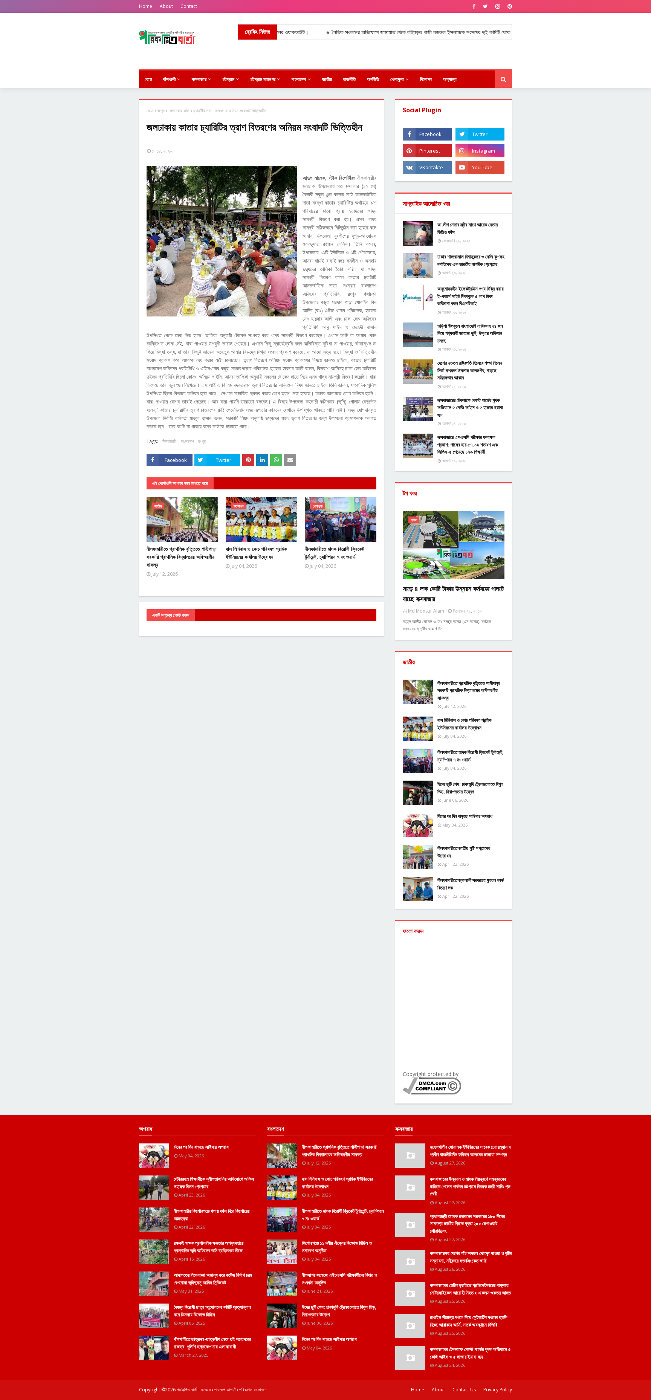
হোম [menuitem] (148, 79)
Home (145, 6)
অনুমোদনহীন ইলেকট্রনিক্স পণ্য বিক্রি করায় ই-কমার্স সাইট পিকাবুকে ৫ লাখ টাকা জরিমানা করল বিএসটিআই (470, 296)
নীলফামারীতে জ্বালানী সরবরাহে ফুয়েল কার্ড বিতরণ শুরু (470, 884)
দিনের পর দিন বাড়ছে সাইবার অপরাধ (464, 816)
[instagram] (498, 6)
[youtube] (479, 167)
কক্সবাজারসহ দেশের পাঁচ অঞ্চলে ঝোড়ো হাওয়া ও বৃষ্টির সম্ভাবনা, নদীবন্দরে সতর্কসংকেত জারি (471, 1257)
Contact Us (464, 1389)
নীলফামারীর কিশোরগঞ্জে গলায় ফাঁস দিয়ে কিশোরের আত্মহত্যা (211, 1214)
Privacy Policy (497, 1389)
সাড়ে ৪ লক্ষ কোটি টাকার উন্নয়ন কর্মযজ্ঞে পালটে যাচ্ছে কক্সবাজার (453, 593)
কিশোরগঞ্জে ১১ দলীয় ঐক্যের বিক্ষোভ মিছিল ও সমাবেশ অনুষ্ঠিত (337, 1247)
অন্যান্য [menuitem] (450, 79)
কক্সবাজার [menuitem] (199, 79)
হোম (150, 110)
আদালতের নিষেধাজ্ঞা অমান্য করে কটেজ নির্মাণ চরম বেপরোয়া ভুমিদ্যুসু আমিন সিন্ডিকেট (213, 1279)
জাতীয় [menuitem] (327, 79)
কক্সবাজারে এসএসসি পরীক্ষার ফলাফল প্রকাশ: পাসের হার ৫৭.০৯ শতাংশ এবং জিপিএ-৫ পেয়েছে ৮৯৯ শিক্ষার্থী (467, 444)
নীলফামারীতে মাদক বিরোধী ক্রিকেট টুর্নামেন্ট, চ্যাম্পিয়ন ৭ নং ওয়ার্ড (334, 552)
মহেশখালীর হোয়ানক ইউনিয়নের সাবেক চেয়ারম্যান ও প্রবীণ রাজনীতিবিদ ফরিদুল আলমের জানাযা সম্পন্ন (470, 1150)
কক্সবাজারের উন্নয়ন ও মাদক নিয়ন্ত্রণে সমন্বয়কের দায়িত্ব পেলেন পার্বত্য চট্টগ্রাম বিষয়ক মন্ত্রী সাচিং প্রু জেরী (470, 1186)
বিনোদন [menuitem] (426, 79)
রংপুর (161, 110)
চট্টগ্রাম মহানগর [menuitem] (263, 79)
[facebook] (474, 6)
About (166, 6)
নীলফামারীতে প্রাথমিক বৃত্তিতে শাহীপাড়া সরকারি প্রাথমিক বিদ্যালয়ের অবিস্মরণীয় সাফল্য (182, 556)
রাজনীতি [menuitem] (349, 79)
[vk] (427, 167)
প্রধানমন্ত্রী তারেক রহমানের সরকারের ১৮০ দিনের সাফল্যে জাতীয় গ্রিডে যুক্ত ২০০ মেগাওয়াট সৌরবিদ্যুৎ (467, 1223)
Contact (188, 6)
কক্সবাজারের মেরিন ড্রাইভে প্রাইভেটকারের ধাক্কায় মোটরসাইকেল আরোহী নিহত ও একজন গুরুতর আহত (470, 1289)
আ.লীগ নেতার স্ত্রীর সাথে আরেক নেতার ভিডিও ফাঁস (467, 228)
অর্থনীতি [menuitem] (373, 79)
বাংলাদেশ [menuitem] (299, 79)
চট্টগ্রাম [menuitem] (228, 79)
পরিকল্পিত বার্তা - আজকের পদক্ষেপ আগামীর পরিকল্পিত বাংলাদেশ (221, 1389)
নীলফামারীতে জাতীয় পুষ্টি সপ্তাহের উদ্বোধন (463, 852)
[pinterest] (509, 6)
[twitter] (485, 6)
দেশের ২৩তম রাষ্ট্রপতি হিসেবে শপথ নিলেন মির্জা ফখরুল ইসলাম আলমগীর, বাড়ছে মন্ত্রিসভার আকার (469, 370)
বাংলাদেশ (187, 441)
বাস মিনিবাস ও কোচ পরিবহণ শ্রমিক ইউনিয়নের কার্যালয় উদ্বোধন (256, 552)
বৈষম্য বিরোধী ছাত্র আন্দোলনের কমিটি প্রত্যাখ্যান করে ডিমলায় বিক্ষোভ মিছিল (212, 1311)
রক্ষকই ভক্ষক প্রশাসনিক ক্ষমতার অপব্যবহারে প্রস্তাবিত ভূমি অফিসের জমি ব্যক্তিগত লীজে (208, 1247)
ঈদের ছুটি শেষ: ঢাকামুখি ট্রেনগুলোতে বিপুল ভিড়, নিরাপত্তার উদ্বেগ (470, 788)
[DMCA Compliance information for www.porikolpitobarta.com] (432, 1092)
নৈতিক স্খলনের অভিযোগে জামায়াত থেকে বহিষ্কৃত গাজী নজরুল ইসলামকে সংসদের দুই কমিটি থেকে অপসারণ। (395, 32)
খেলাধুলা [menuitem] (397, 79)
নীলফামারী (169, 441)
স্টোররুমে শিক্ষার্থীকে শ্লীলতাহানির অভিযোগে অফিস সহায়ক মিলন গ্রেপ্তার (214, 1182)
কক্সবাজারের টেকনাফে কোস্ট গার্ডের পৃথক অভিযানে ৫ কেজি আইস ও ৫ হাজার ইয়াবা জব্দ (470, 407)
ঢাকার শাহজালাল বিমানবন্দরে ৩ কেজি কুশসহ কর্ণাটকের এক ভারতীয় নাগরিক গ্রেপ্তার (470, 260)
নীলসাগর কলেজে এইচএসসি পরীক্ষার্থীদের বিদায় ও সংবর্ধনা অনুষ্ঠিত (339, 1279)
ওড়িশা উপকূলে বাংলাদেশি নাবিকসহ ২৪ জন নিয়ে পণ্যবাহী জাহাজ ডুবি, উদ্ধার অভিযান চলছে (470, 333)
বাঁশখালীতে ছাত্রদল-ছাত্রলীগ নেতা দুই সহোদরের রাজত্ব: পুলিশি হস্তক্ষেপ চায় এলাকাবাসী (212, 1343)
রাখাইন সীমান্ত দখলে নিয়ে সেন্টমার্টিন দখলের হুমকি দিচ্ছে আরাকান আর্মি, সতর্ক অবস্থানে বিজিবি (468, 1321)
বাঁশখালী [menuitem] (169, 79)
